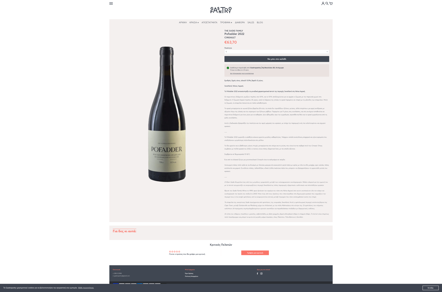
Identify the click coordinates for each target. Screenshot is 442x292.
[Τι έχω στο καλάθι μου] (331, 3)
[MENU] (111, 3)
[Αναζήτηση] (327, 3)
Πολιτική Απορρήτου (191, 276)
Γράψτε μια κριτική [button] (255, 253)
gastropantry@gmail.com (122, 276)
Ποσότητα (228, 48)
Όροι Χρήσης (189, 273)
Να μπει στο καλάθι (277, 59)
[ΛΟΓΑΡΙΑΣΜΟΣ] (323, 3)
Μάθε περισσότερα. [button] (86, 288)
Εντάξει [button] (430, 288)
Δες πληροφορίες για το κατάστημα (242, 73)
